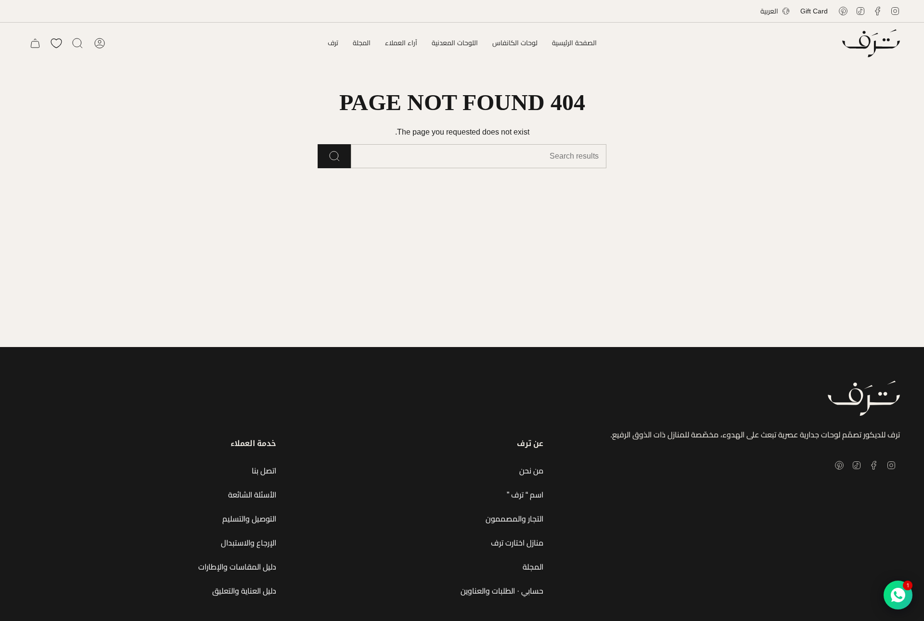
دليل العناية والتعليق (244, 591)
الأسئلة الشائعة (252, 495)
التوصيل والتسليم (249, 519)
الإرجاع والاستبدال (248, 543)
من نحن (531, 471)
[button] (515, 43)
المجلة (533, 567)
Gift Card (814, 11)
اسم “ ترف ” (525, 495)
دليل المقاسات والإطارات (237, 567)
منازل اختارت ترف (517, 543)
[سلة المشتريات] (35, 43)
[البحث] (334, 156)
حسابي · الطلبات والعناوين (502, 591)
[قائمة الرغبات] (56, 43)
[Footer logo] (864, 398)
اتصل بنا (264, 471)
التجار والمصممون (514, 519)
